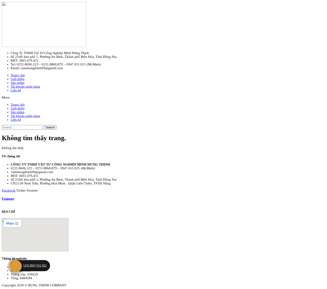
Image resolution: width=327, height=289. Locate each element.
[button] (163, 97)
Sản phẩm (17, 83)
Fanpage (8, 198)
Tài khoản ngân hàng (25, 86)
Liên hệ (16, 90)
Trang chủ (18, 75)
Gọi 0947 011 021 (35, 265)
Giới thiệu (17, 79)
